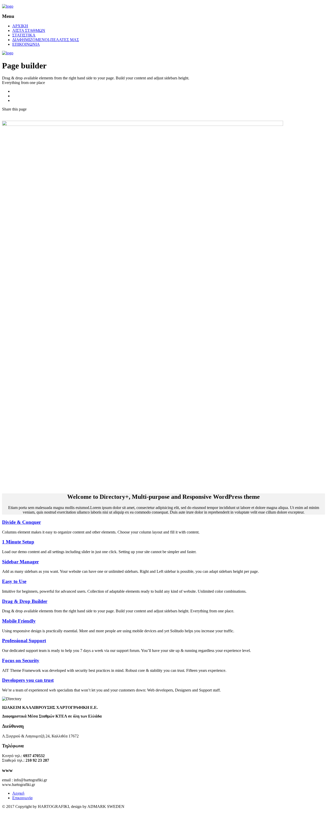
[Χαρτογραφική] (7, 6)
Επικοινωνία (22, 798)
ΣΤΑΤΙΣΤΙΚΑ (24, 35)
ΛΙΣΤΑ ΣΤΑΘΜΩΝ (28, 30)
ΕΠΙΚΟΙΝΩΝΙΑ (26, 44)
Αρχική (18, 793)
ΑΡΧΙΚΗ (20, 26)
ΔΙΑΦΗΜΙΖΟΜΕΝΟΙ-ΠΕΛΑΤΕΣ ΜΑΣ (45, 40)
